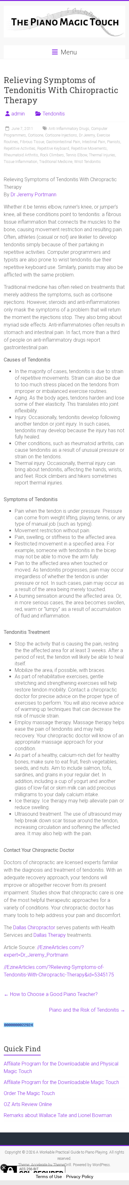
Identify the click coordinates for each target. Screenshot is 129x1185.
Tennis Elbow (76, 155)
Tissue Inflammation (20, 161)
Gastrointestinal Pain (63, 142)
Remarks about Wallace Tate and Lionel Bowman (58, 1115)
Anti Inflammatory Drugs (69, 128)
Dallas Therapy (50, 935)
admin (18, 114)
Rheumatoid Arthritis (21, 155)
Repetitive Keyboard (53, 148)
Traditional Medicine (55, 161)
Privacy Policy (79, 1176)
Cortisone (35, 135)
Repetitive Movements (89, 148)
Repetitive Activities (19, 148)
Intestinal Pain (93, 142)
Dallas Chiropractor (34, 928)
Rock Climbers (52, 155)
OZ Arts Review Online (28, 1104)
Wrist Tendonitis (87, 161)
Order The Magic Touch (29, 1093)
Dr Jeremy (87, 135)
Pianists (113, 142)
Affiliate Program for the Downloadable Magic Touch (61, 1082)
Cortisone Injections (61, 135)
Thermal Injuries (102, 155)
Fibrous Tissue (32, 142)
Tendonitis (54, 114)
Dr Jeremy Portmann (33, 195)
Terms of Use (49, 1176)
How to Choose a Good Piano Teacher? (51, 994)
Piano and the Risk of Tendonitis (87, 1010)
